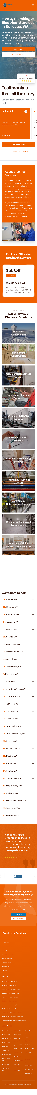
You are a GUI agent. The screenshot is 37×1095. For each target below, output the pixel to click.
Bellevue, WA (28, 1059)
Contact (4, 947)
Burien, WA (28, 1041)
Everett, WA (17, 1070)
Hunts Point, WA (18, 1060)
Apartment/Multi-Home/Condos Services (14, 1020)
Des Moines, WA (29, 1049)
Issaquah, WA (6, 1042)
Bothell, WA (5, 1064)
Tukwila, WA (6, 1030)
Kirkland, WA (6, 1034)
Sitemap (4, 970)
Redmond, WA (6, 1038)
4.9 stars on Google (26, 78)
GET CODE (10, 275)
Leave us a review (20, 151)
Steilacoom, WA (29, 1073)
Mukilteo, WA (17, 1056)
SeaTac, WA (28, 1045)
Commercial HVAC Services (10, 997)
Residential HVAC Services (9, 1001)
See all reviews (18, 145)
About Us (5, 951)
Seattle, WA (5, 1050)
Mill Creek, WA (18, 1049)
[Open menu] (33, 5)
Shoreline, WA (18, 1034)
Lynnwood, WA (18, 1045)
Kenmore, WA (18, 1030)
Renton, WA (5, 1046)
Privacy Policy (6, 966)
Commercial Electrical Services (11, 989)
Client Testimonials (7, 954)
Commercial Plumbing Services (11, 1005)
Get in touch (18, 49)
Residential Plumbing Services (10, 1009)
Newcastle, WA (6, 1054)
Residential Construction (9, 985)
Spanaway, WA (29, 1069)
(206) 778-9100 (19, 54)
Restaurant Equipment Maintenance (12, 1016)
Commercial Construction (9, 981)
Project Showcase (7, 958)
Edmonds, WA (18, 1052)
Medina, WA (28, 1037)
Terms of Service (6, 962)
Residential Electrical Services (10, 993)
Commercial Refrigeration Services (12, 1012)
